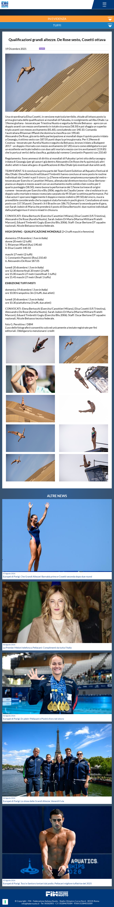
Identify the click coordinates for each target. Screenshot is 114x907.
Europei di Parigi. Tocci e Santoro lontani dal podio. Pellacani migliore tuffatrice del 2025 (47, 883)
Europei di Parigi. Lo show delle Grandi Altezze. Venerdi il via (33, 801)
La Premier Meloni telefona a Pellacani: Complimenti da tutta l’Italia (37, 647)
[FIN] (48, 4)
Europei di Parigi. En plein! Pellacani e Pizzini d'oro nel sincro (33, 718)
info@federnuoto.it (30, 903)
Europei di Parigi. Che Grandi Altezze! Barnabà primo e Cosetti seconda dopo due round (47, 576)
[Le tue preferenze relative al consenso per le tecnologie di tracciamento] (5, 902)
